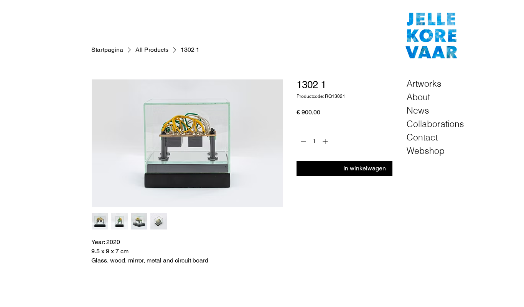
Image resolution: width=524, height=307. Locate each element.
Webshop (426, 150)
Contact (422, 137)
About (418, 96)
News (418, 110)
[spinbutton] (314, 141)
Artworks (424, 83)
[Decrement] (302, 141)
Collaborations (434, 123)
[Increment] (326, 141)
